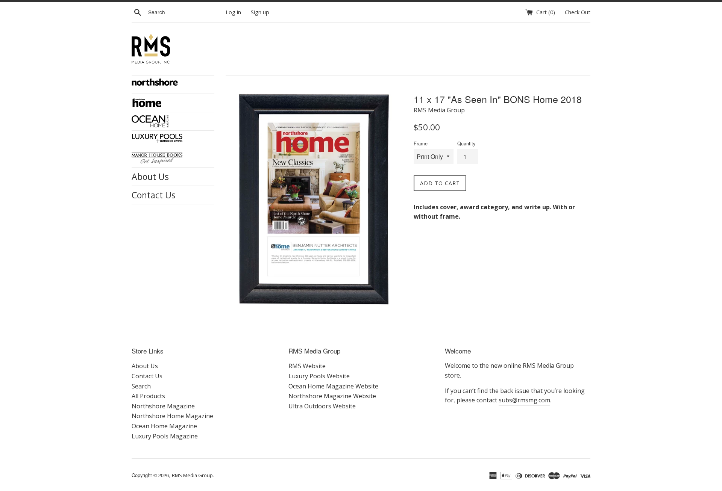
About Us (150, 177)
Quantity (466, 143)
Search (141, 386)
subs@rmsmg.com (524, 400)
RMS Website (307, 366)
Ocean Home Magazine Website (333, 386)
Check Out (577, 12)
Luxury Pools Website (319, 376)
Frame (421, 143)
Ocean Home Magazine (164, 426)
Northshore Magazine (163, 406)
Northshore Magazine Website (332, 396)
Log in (233, 12)
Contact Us (154, 195)
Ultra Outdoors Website (322, 406)
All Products (148, 396)
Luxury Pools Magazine (165, 436)
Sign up (260, 12)
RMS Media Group (192, 475)
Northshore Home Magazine (172, 416)
